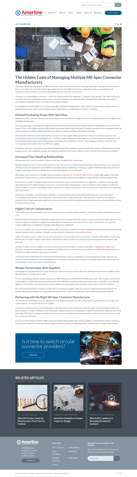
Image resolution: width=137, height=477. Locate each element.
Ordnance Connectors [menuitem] (56, 459)
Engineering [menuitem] (72, 451)
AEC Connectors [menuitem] (58, 447)
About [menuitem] (71, 13)
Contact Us (30, 460)
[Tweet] (121, 24)
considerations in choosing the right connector (77, 175)
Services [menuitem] (62, 13)
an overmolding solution (82, 232)
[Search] (118, 5)
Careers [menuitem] (78, 13)
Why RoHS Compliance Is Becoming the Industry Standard (101, 421)
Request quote (113, 13)
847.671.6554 (29, 453)
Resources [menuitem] (97, 13)
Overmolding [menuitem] (73, 458)
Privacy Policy (47, 473)
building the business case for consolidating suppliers (68, 323)
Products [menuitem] (52, 13)
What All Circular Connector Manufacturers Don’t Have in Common (31, 421)
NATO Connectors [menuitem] (56, 452)
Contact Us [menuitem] (87, 13)
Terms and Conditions (61, 473)
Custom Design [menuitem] (73, 447)
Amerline (26, 24)
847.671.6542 (29, 456)
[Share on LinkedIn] (118, 24)
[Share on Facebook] (115, 24)
